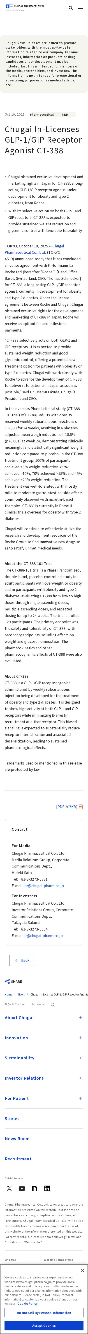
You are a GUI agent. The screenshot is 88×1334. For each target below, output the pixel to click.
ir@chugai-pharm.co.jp (43, 935)
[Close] (83, 1271)
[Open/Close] (80, 1017)
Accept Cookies (44, 1325)
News (21, 994)
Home (8, 994)
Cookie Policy (27, 1303)
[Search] (70, 8)
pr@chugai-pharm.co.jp (44, 885)
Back (25, 960)
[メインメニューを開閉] (80, 7)
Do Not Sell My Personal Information (44, 1313)
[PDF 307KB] (66, 806)
